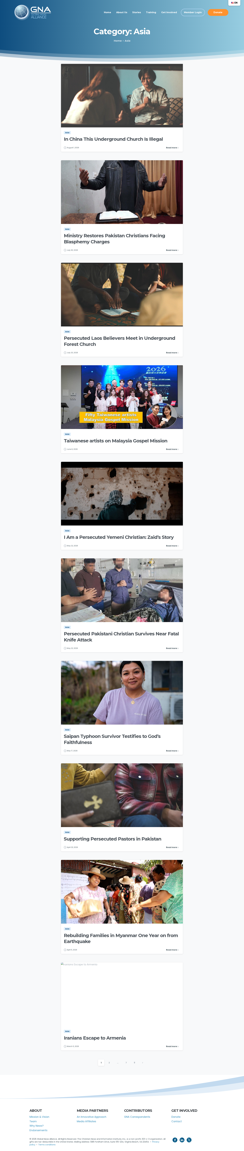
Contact (176, 1121)
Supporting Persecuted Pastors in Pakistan (112, 839)
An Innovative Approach (91, 1117)
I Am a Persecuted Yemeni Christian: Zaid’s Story (119, 537)
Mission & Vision (39, 1117)
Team (33, 1121)
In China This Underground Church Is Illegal (113, 139)
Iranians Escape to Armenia (95, 1038)
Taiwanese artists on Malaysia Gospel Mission (115, 441)
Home (118, 40)
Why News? (36, 1125)
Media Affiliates (86, 1121)
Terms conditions (46, 1144)
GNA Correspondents (137, 1117)
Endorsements (38, 1130)
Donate (175, 1117)
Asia (127, 40)
